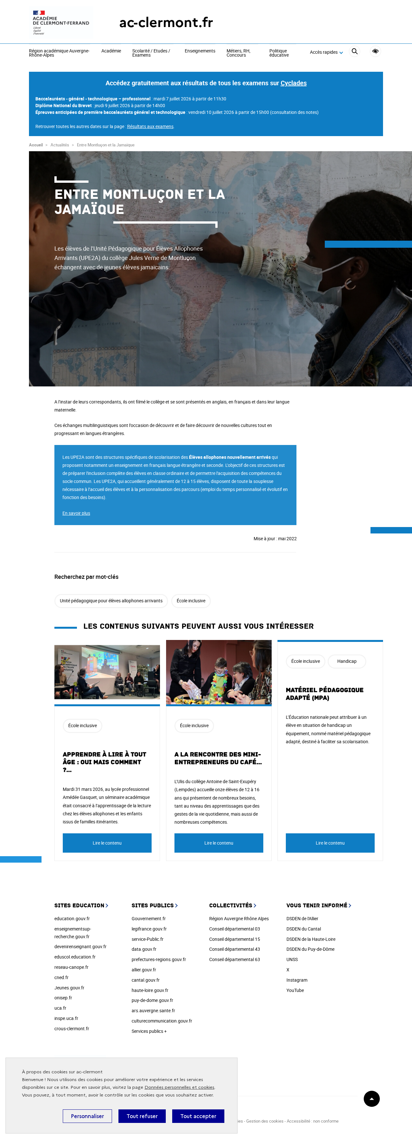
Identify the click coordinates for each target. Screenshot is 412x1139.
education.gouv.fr (72, 918)
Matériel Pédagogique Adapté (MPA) (325, 694)
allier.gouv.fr (144, 970)
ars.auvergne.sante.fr (153, 1010)
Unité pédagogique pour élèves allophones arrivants (111, 600)
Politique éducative (279, 53)
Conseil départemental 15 (234, 939)
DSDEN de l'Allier (302, 918)
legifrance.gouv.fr (149, 929)
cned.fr (61, 977)
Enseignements (200, 51)
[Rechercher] (354, 52)
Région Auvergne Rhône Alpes (239, 918)
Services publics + (149, 1031)
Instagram (296, 980)
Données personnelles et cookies (179, 1087)
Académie (111, 51)
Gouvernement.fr (149, 918)
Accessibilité (375, 51)
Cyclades (294, 83)
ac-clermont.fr (166, 22)
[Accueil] (61, 22)
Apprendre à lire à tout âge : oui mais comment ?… (104, 762)
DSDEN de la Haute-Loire (310, 939)
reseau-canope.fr (71, 967)
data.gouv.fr (144, 949)
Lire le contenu (107, 843)
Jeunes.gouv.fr (69, 988)
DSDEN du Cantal (303, 929)
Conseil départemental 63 (234, 959)
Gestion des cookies (265, 1121)
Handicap (347, 661)
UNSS (292, 959)
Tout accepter (198, 1116)
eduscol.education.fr (75, 957)
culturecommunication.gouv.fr (162, 1021)
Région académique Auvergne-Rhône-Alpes (59, 53)
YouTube (295, 990)
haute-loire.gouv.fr (150, 990)
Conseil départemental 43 (234, 949)
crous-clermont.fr (71, 1028)
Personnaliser (87, 1116)
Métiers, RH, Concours (238, 53)
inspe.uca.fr (66, 1018)
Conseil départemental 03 (234, 929)
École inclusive (191, 600)
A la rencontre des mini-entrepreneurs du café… (218, 758)
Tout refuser (142, 1116)
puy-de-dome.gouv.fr (152, 1000)
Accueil (36, 145)
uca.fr (60, 1008)
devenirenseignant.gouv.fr (80, 946)
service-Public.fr (148, 939)
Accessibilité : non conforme (313, 1121)
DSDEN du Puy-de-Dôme (310, 949)
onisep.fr (63, 998)
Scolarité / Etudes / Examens (151, 53)
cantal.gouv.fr (146, 980)
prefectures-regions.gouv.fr (159, 959)
